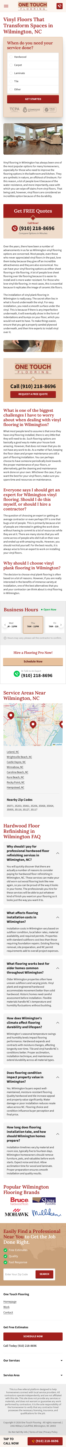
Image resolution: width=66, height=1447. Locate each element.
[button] (33, 725)
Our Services (11, 1360)
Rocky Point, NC (16, 782)
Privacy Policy (51, 1432)
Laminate (19, 73)
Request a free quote (33, 394)
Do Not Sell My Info (18, 1432)
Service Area (11, 1375)
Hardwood (20, 57)
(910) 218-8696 (47, 1441)
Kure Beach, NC (15, 777)
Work (6, 1307)
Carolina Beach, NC (17, 772)
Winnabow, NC (15, 767)
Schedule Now (33, 661)
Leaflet (58, 744)
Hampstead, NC (15, 787)
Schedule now (33, 1336)
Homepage (9, 1302)
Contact (8, 1312)
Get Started (33, 99)
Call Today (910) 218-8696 (20, 1346)
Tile (16, 81)
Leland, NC (13, 752)
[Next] (61, 625)
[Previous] (5, 625)
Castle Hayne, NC (16, 762)
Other (17, 89)
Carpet (18, 65)
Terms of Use (35, 1432)
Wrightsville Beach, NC (19, 757)
